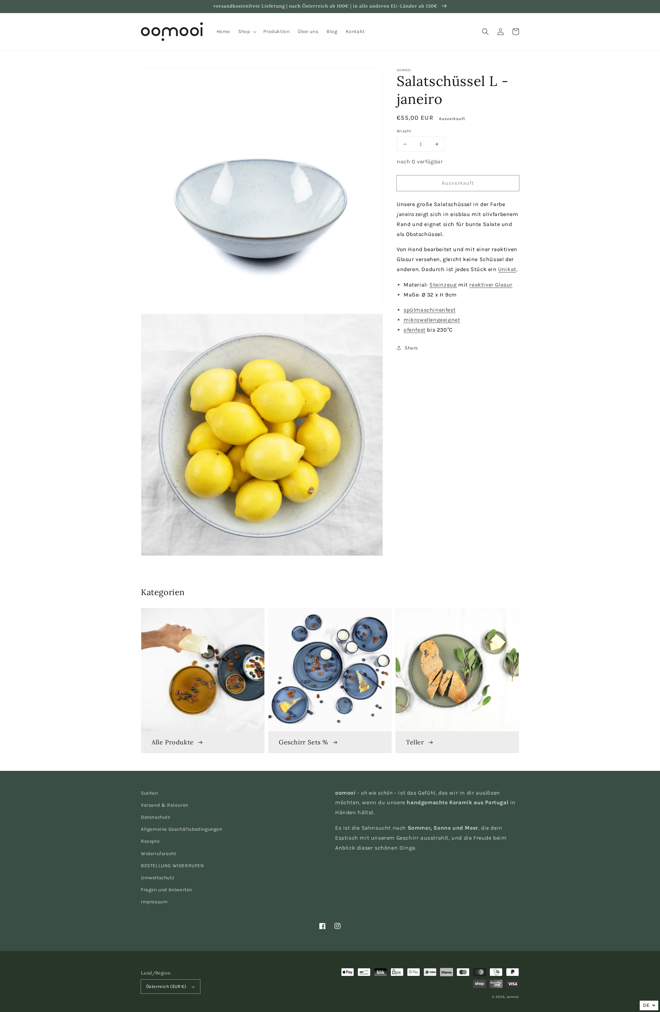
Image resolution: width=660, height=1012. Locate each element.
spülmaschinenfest (429, 309)
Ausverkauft (458, 183)
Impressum (154, 902)
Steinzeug (442, 284)
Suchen (149, 793)
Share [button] (411, 348)
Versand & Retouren (164, 805)
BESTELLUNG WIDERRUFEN (172, 866)
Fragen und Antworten (166, 890)
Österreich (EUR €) (166, 986)
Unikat (507, 269)
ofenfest (415, 329)
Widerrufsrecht (158, 854)
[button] (485, 31)
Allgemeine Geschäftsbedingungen (181, 829)
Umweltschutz (157, 878)
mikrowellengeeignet (432, 319)
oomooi (513, 997)
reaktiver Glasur (491, 284)
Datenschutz (155, 817)
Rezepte (150, 841)
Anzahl (404, 130)
